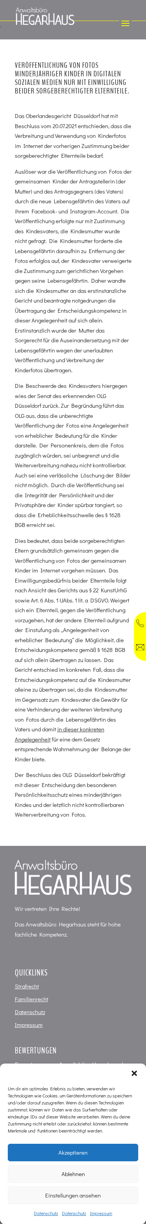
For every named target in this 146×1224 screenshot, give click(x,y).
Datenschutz (46, 1213)
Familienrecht (31, 999)
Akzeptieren (73, 1152)
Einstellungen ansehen (73, 1195)
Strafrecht (27, 986)
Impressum (101, 1213)
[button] (134, 1073)
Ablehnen (73, 1174)
